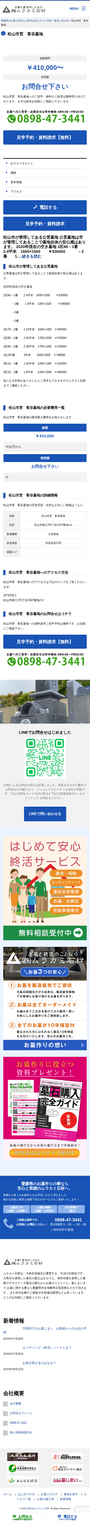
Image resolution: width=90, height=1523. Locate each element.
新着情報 (65, 1499)
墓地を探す (71, 1494)
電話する (70, 1516)
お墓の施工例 (45, 1499)
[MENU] (84, 8)
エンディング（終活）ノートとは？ (46, 1347)
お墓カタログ (49, 1494)
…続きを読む (30, 256)
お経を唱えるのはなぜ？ (39, 1363)
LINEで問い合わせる (45, 814)
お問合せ (25, 1516)
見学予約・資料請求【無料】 (45, 137)
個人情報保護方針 (21, 1432)
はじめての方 (26, 1494)
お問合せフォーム (21, 1413)
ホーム (7, 1494)
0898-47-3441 (18, 1422)
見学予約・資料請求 (45, 223)
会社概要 (15, 1403)
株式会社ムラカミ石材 (38, 1508)
